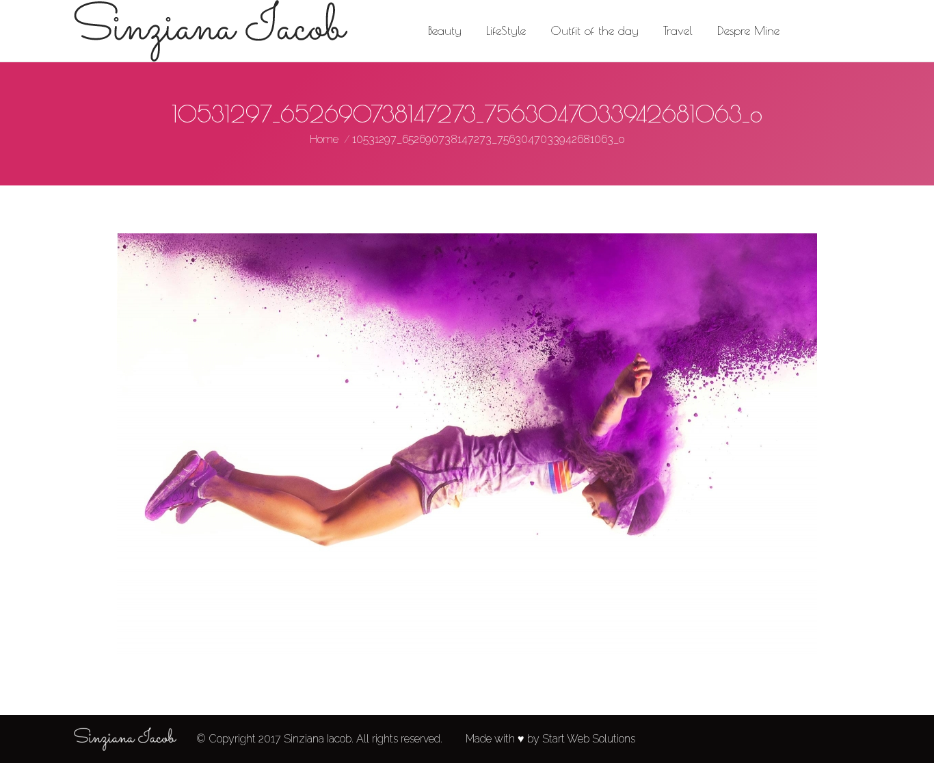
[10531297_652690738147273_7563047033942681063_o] (467, 446)
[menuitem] (444, 30)
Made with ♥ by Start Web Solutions (550, 738)
